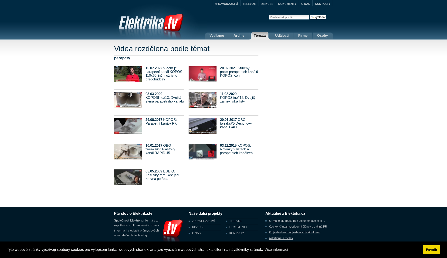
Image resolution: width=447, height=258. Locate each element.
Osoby (322, 35)
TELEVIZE (249, 4)
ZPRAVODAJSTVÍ (226, 4)
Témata (260, 35)
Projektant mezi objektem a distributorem (294, 232)
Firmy (303, 35)
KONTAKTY (322, 4)
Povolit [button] (431, 249)
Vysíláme (217, 35)
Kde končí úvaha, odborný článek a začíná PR (298, 226)
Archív (239, 35)
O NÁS (305, 4)
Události (282, 35)
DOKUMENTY (287, 4)
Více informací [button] (276, 249)
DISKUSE (267, 4)
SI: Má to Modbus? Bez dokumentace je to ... (297, 220)
